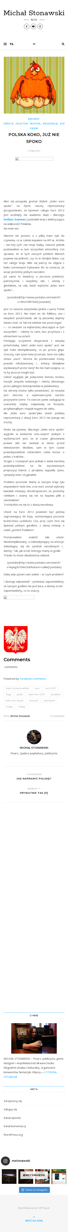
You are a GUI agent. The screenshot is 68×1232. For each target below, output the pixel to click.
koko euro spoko (15, 700)
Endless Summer (15, 219)
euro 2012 (50, 688)
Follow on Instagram (36, 1189)
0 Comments (57, 716)
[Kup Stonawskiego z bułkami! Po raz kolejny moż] (58, 1176)
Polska (9, 706)
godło (20, 694)
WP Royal (44, 1208)
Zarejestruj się (13, 1101)
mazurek (33, 700)
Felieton (22, 123)
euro (37, 688)
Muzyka (35, 123)
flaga (8, 694)
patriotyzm (49, 700)
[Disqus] (34, 855)
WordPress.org (13, 1134)
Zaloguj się (10, 1109)
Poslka (21, 706)
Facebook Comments (33, 678)
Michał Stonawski (34, 13)
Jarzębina (55, 694)
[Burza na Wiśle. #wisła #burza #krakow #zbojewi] (9, 1176)
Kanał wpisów (12, 1118)
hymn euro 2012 (36, 694)
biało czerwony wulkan (17, 688)
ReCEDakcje (50, 123)
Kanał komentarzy (15, 1126)
